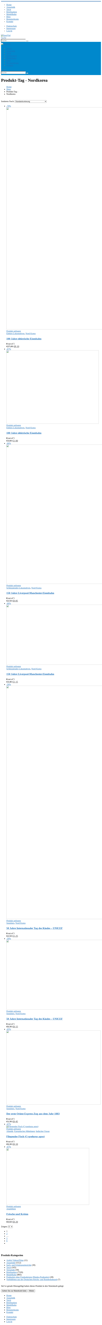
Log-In (9, 31)
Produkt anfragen (13, 331)
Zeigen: (4, 1226)
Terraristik (10, 1270)
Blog (8, 17)
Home (9, 5)
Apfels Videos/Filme (15, 1260)
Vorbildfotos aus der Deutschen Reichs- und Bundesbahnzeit (31, 1279)
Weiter (31, 1291)
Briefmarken (11, 12)
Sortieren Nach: (8, 101)
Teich (8, 9)
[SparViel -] (5, 35)
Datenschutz (11, 26)
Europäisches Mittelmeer (24, 1131)
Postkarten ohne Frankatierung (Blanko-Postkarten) (27, 1277)
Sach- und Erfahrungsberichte (18, 1265)
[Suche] (27, 73)
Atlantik (9, 1131)
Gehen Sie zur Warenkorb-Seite (14, 1291)
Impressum (11, 28)
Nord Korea (31, 333)
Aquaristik (10, 7)
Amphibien (11, 1209)
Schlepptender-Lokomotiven (18, 588)
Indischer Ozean (43, 1131)
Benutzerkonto (12, 19)
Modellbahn (11, 14)
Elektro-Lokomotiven (15, 333)
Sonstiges (10, 923)
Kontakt (9, 21)
